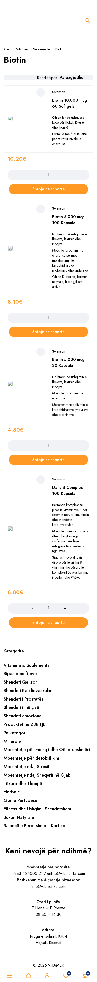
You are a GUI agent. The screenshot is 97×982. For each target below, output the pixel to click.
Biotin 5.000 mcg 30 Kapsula (68, 362)
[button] (48, 189)
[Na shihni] (12, 958)
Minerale (12, 741)
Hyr (47, 975)
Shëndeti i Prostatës (23, 699)
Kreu (7, 49)
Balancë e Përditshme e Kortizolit (36, 826)
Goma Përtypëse (20, 800)
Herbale (12, 792)
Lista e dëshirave (69, 973)
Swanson (58, 91)
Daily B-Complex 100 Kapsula (67, 490)
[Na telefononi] (31, 958)
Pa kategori (15, 733)
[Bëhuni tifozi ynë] (5, 958)
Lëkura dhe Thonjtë (23, 783)
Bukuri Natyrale (19, 817)
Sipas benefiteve (20, 673)
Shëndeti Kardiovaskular (28, 690)
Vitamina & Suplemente (33, 49)
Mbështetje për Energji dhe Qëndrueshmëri (47, 749)
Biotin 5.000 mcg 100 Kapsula (68, 220)
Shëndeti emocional (23, 716)
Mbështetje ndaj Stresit (26, 766)
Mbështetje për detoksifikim (31, 758)
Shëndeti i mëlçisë (21, 707)
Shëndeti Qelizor (20, 682)
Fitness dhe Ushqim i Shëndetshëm (37, 809)
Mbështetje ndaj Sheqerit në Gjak (37, 775)
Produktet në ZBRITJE (25, 724)
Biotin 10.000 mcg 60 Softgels (69, 103)
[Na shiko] (18, 958)
